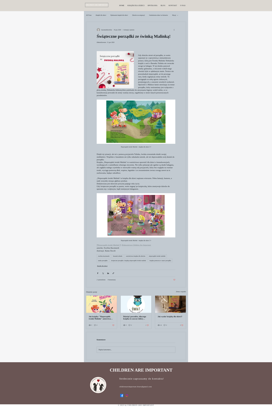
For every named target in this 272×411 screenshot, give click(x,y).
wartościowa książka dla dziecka (135, 256)
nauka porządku (103, 260)
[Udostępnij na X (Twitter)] (103, 273)
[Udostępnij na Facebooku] (98, 273)
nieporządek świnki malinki (157, 256)
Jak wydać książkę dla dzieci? (170, 316)
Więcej (174, 15)
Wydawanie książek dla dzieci (119, 15)
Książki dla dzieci (101, 15)
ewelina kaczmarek (103, 256)
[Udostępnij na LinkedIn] (108, 273)
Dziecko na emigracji (138, 15)
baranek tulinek (117, 256)
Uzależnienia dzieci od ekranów (158, 15)
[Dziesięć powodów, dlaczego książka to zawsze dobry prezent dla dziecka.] (136, 304)
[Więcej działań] (174, 30)
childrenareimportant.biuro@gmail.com (135, 387)
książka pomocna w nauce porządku (160, 260)
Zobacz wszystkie (181, 291)
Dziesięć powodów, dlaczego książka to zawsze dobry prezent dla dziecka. (134, 317)
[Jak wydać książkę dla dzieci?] (170, 304)
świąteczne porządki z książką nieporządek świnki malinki (128, 260)
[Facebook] (121, 395)
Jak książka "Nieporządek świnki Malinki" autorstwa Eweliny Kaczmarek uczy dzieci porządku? (100, 317)
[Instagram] (126, 395)
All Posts (88, 15)
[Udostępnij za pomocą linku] (113, 273)
